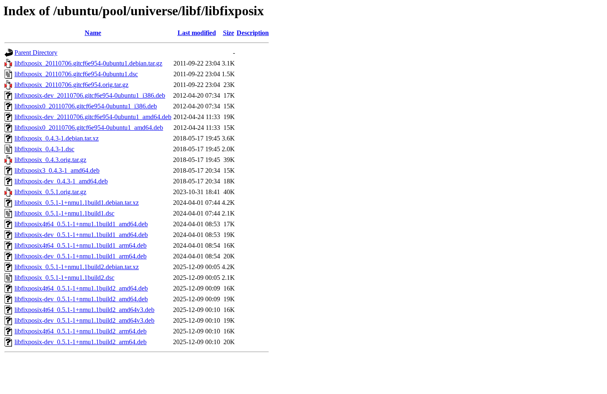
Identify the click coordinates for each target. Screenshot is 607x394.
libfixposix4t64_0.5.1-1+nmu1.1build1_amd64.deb (81, 223)
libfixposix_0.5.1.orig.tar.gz (50, 191)
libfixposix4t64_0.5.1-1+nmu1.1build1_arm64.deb (80, 245)
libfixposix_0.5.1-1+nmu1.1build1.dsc (64, 213)
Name (93, 32)
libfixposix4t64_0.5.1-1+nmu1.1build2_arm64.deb (80, 331)
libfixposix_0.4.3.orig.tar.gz (50, 159)
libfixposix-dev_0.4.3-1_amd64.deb (61, 181)
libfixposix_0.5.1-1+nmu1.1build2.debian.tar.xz (76, 266)
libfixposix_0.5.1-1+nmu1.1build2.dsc (64, 277)
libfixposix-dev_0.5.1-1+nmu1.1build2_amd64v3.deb (84, 320)
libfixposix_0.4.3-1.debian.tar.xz (56, 138)
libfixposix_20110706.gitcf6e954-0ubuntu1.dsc (76, 73)
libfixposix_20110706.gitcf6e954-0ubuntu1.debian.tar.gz (88, 63)
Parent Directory (35, 52)
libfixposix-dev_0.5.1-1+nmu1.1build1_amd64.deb (81, 234)
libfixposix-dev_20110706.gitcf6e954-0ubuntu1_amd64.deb (92, 116)
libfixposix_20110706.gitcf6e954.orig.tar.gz (71, 84)
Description (253, 32)
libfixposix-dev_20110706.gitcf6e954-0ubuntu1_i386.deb (89, 95)
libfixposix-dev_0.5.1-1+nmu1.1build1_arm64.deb (80, 256)
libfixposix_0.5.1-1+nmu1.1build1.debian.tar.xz (76, 202)
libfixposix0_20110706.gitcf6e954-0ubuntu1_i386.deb (85, 106)
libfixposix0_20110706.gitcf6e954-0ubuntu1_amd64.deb (88, 127)
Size (228, 32)
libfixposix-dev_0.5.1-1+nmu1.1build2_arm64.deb (80, 341)
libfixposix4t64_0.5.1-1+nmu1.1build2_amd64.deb (81, 288)
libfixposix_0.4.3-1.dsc (44, 148)
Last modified (197, 32)
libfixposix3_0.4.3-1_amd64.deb (57, 170)
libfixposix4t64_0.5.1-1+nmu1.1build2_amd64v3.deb (84, 309)
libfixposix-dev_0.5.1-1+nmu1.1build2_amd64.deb (81, 299)
